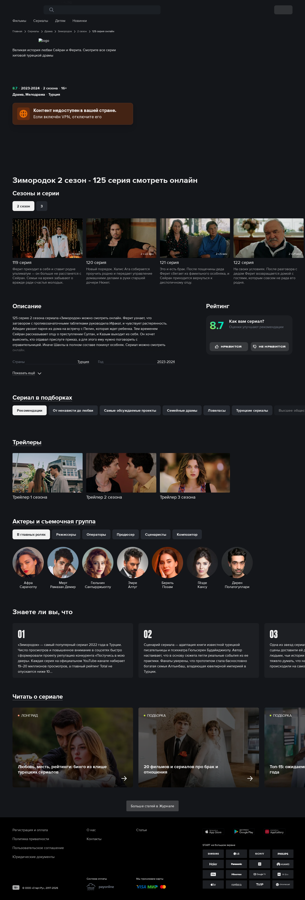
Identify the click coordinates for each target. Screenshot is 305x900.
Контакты (94, 839)
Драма (18, 94)
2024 (171, 362)
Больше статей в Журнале (152, 806)
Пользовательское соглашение (38, 848)
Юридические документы (33, 857)
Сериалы (40, 21)
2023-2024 (30, 88)
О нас (91, 830)
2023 (161, 362)
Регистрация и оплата (30, 830)
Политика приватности (31, 839)
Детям (60, 21)
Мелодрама (35, 94)
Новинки (80, 21)
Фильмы (19, 21)
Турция (54, 94)
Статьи (141, 830)
